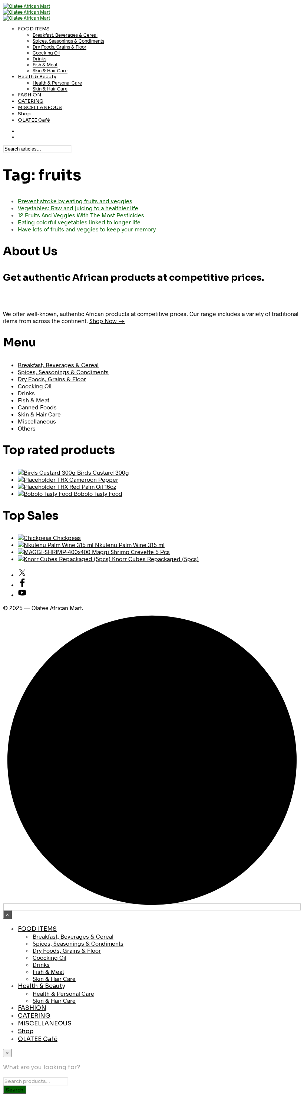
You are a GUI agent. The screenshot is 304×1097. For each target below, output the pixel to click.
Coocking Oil (46, 53)
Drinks (39, 59)
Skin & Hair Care (50, 70)
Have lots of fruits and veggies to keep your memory (87, 229)
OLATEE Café (34, 120)
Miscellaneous (37, 421)
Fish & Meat (45, 64)
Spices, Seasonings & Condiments (68, 41)
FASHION (29, 95)
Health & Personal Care (57, 83)
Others (27, 428)
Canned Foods (37, 407)
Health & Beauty (37, 76)
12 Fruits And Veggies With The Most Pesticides (81, 214)
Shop (24, 114)
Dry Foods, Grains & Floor (59, 47)
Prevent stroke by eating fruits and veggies (75, 200)
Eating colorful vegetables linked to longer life (79, 221)
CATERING (30, 101)
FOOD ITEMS (34, 29)
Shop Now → (107, 320)
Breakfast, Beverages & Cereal (65, 35)
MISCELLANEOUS (40, 107)
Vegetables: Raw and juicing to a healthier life (78, 207)
